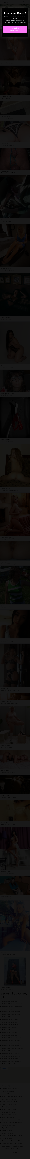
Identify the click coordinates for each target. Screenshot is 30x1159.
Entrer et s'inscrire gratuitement (15, 29)
